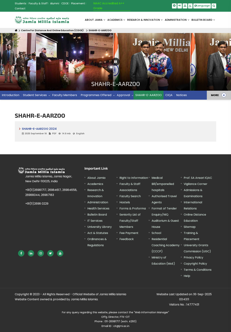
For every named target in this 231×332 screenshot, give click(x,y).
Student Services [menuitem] (35, 95)
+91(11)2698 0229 (36, 204)
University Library (99, 227)
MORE (215, 95)
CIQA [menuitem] (169, 95)
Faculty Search (130, 196)
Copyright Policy (195, 264)
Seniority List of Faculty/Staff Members (130, 221)
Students (20, 3)
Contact (20, 8)
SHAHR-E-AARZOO (100, 30)
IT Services (95, 221)
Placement (78, 3)
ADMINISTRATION (176, 20)
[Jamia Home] (41, 170)
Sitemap (190, 227)
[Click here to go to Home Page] (42, 20)
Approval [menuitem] (123, 95)
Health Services (98, 208)
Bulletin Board (97, 215)
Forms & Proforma (132, 208)
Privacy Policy (193, 257)
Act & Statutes (97, 233)
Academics (95, 184)
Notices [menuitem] (181, 95)
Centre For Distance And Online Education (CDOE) (52, 30)
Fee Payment (128, 233)
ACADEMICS (114, 20)
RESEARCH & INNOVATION (143, 20)
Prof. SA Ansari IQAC (198, 178)
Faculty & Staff (38, 3)
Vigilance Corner (195, 184)
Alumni (54, 3)
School (156, 233)
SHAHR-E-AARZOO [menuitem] (148, 95)
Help (187, 276)
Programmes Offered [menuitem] (96, 95)
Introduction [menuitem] (10, 95)
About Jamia (94, 20)
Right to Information (133, 178)
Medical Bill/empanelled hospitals (163, 184)
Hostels (124, 202)
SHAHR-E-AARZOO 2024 (53, 131)
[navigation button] (12, 63)
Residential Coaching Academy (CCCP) (166, 245)
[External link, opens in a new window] (21, 253)
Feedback (126, 239)
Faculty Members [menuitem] (64, 95)
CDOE (65, 3)
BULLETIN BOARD (201, 20)
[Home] (16, 30)
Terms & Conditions (198, 270)
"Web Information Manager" (151, 312)
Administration (97, 202)
